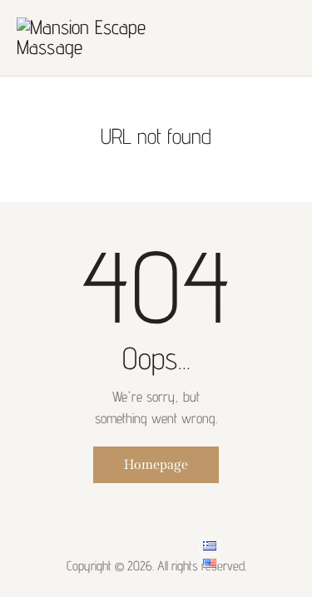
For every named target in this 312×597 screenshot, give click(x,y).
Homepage (156, 464)
